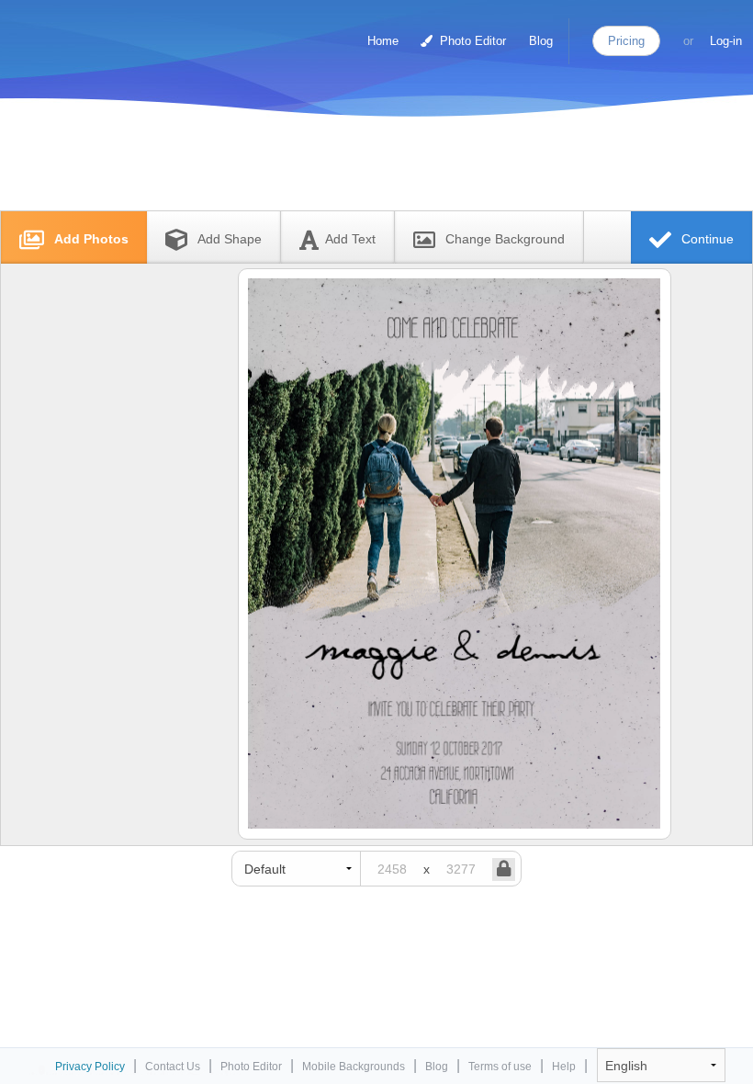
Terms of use (500, 1066)
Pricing (626, 41)
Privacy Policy (90, 1066)
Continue (706, 238)
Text (350, 238)
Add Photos (90, 238)
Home (383, 41)
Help (564, 1066)
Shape (229, 238)
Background (505, 238)
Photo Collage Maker (90, 32)
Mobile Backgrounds (353, 1066)
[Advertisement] (357, 168)
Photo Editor (471, 41)
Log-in (726, 41)
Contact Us (172, 1066)
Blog (541, 41)
